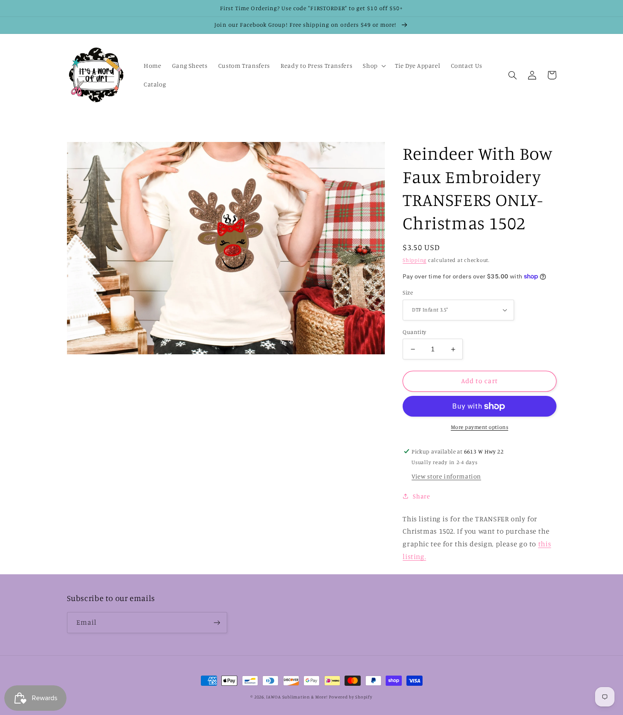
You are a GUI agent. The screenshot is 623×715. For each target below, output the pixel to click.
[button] (373, 65)
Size (408, 292)
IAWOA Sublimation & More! (296, 696)
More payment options (480, 427)
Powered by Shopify (350, 696)
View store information (446, 476)
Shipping (414, 260)
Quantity (414, 331)
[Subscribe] (216, 622)
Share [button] (421, 496)
